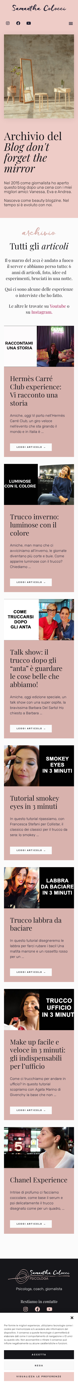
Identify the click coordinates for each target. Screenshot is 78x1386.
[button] (72, 1318)
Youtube (58, 306)
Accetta (39, 1354)
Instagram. (41, 312)
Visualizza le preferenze (39, 1376)
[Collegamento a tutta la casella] (39, 391)
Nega (39, 1365)
